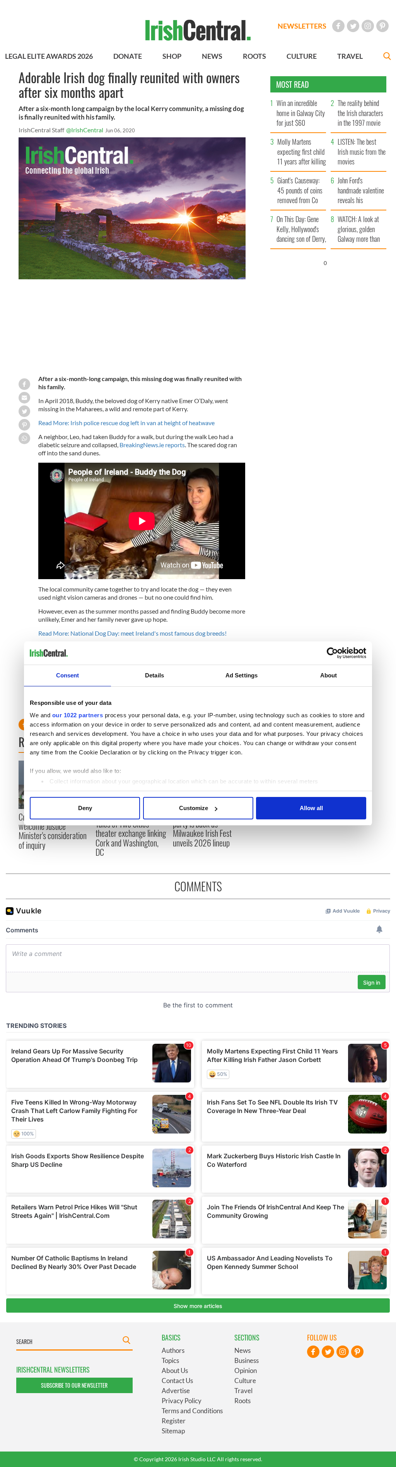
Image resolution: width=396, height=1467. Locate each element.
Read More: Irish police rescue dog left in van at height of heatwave (126, 422)
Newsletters (302, 26)
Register (174, 1421)
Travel (243, 1391)
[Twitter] (353, 26)
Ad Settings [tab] (241, 675)
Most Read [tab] (292, 84)
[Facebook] (338, 26)
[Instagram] (368, 26)
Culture (245, 1380)
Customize (193, 808)
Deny (85, 808)
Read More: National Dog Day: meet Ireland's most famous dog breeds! (132, 633)
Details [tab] (154, 675)
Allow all (311, 808)
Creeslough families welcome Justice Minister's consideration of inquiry (53, 831)
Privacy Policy (181, 1401)
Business (246, 1360)
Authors (173, 1350)
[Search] (387, 57)
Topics (170, 1360)
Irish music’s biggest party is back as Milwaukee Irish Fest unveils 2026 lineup (202, 828)
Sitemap (173, 1431)
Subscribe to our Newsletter (74, 1385)
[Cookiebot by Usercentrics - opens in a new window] (332, 653)
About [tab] (328, 675)
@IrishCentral (84, 129)
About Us (175, 1370)
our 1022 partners (77, 715)
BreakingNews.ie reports (152, 444)
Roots (242, 1401)
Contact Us (177, 1380)
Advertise (176, 1391)
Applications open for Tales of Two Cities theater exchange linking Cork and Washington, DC (131, 833)
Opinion (245, 1370)
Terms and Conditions (192, 1411)
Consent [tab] (67, 675)
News (242, 1350)
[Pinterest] (382, 26)
